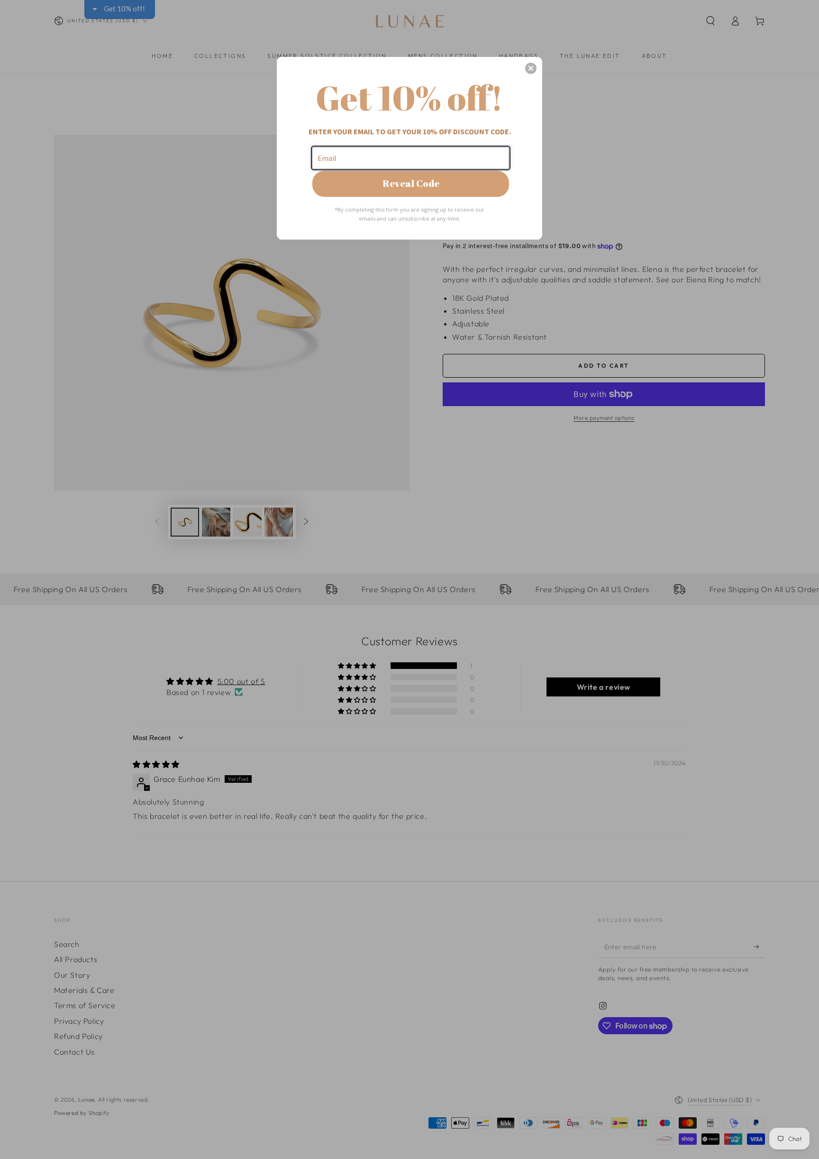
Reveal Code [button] (410, 183)
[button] (531, 68)
